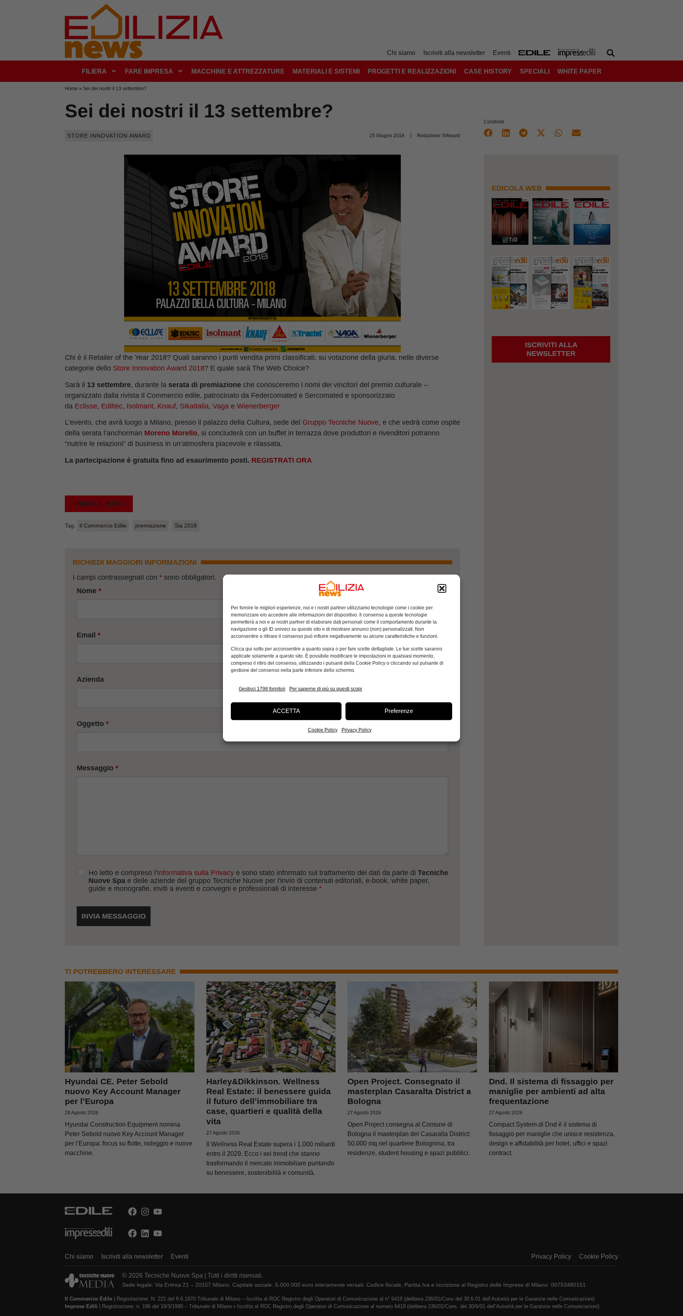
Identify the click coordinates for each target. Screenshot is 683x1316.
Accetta (286, 710)
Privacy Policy (357, 730)
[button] (442, 588)
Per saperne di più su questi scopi (325, 689)
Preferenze (399, 710)
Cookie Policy (323, 730)
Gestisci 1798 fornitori (262, 689)
